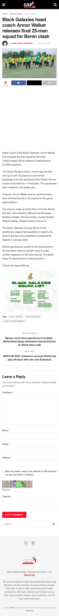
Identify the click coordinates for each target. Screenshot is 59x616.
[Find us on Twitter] (33, 543)
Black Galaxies (31, 13)
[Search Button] (55, 4)
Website (6, 457)
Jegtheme (29, 610)
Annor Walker (15, 316)
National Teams (16, 13)
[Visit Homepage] (29, 5)
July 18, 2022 (44, 43)
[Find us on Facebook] (26, 543)
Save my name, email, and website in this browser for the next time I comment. (31, 473)
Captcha (6, 496)
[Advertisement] (29, 119)
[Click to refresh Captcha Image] (17, 484)
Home (4, 13)
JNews (12, 607)
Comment (8, 392)
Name (6, 430)
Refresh (6, 489)
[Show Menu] (3, 4)
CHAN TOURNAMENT (14, 321)
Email (6, 443)
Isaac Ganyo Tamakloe (22, 43)
